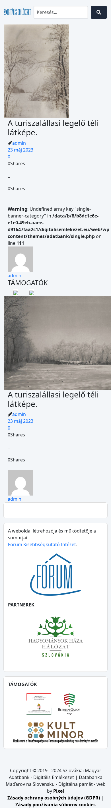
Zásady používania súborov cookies (55, 804)
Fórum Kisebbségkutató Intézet (42, 544)
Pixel (58, 791)
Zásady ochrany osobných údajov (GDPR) (54, 798)
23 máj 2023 (20, 150)
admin (19, 143)
